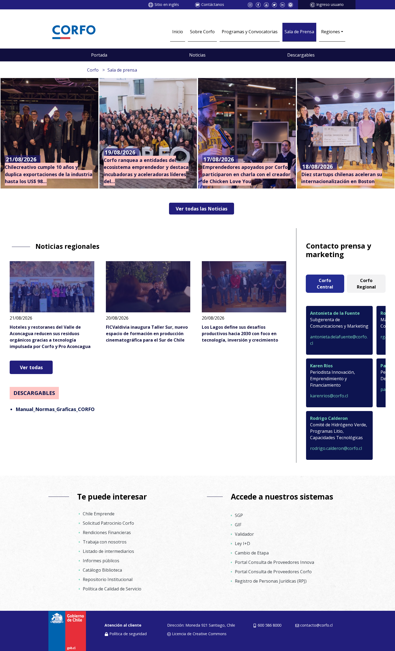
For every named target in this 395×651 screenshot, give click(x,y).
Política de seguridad (128, 633)
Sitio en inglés (167, 4)
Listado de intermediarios (108, 551)
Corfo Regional (366, 284)
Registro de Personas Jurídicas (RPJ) (271, 581)
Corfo (93, 70)
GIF (238, 525)
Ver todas (31, 367)
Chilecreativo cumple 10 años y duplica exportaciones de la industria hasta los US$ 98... (48, 174)
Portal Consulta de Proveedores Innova (274, 562)
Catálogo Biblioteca (102, 570)
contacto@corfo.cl (316, 625)
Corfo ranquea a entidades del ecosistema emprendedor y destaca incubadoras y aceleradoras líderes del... (146, 170)
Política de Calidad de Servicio (112, 589)
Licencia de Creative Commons (199, 633)
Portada (99, 55)
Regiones (330, 32)
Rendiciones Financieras (107, 532)
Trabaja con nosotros (105, 542)
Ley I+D (242, 543)
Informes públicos (101, 561)
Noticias (197, 55)
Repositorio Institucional (107, 579)
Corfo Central (325, 284)
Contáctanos (212, 4)
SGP (239, 515)
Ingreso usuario (330, 4)
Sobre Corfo (202, 32)
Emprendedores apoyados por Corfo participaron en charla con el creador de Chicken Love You (246, 174)
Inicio (177, 32)
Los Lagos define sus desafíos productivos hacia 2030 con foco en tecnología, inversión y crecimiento (240, 333)
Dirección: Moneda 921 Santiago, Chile (201, 625)
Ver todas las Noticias (201, 208)
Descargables (301, 55)
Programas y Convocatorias (250, 32)
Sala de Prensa (299, 32)
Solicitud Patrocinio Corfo (108, 523)
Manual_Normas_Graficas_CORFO (55, 409)
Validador (244, 534)
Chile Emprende (98, 514)
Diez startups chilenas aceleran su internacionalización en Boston (341, 177)
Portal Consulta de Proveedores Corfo (273, 572)
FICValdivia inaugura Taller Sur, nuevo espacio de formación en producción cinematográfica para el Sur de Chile (147, 333)
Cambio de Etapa (252, 553)
